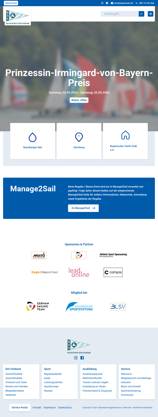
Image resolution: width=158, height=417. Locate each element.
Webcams (126, 374)
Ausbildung (90, 369)
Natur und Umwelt (131, 386)
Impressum (50, 407)
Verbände (10, 394)
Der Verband (13, 369)
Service (125, 369)
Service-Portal (11, 3)
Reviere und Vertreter (16, 386)
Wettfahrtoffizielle (92, 378)
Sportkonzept (51, 386)
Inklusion (126, 382)
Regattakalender (53, 374)
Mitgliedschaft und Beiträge (136, 378)
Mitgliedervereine (14, 390)
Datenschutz (65, 407)
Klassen (48, 390)
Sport (47, 369)
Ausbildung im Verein (94, 386)
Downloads (127, 394)
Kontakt (37, 407)
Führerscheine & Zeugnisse (97, 390)
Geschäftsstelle (13, 374)
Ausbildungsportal (92, 374)
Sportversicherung (131, 390)
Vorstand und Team (16, 382)
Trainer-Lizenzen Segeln (95, 382)
